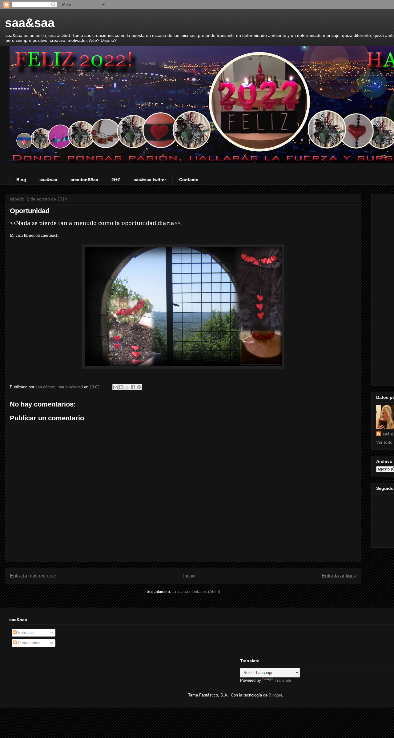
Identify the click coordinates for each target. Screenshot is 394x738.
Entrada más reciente (33, 575)
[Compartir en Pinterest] (139, 387)
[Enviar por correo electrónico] (115, 387)
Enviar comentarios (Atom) (196, 591)
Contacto (189, 179)
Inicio (189, 575)
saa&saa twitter (150, 179)
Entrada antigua (339, 575)
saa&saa (29, 23)
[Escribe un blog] (121, 387)
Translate (283, 680)
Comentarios (28, 643)
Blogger (275, 695)
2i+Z (115, 179)
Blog (21, 179)
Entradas (25, 632)
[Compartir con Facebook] (133, 387)
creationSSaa (84, 179)
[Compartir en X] (127, 387)
